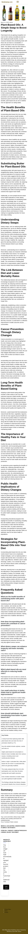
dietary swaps (17, 816)
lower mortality (9, 818)
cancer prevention (8, 816)
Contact (6, 912)
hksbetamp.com (7, 2)
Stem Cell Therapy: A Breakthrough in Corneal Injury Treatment (14, 831)
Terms (6, 910)
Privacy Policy (8, 909)
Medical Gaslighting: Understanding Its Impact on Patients (13, 826)
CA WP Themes (17, 931)
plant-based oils (17, 818)
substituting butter (5, 820)
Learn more (6, 887)
